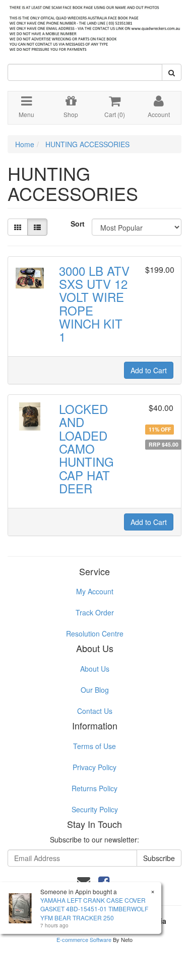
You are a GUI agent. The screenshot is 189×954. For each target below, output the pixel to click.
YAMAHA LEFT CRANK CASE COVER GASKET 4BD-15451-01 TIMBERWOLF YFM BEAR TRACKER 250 (94, 908)
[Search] (171, 72)
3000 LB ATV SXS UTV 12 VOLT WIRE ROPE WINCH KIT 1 (94, 304)
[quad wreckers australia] (94, 26)
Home (24, 144)
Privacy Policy (94, 767)
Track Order (95, 612)
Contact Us (94, 711)
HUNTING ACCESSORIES (87, 144)
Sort (77, 224)
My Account (94, 591)
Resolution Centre (94, 633)
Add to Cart (149, 370)
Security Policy (95, 809)
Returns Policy (94, 788)
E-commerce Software (83, 939)
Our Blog (95, 690)
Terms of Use (94, 746)
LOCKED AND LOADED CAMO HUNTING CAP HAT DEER (86, 448)
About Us (94, 669)
